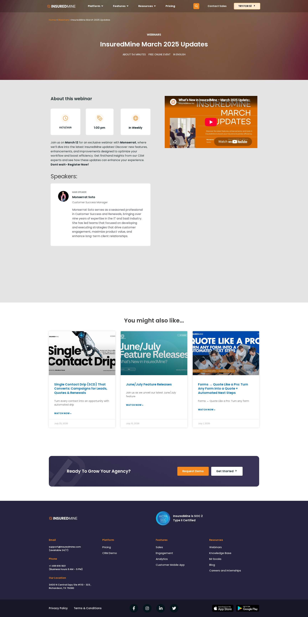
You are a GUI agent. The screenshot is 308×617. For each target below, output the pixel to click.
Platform (94, 6)
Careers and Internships (225, 570)
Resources (145, 6)
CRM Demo (109, 553)
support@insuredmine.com (65, 546)
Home (52, 19)
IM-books (215, 559)
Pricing (170, 6)
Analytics (162, 559)
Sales (159, 547)
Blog (212, 565)
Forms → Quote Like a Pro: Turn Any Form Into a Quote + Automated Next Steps (223, 388)
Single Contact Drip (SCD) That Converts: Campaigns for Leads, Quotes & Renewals (80, 388)
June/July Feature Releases (149, 384)
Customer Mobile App (170, 565)
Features (119, 6)
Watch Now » (62, 413)
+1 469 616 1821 (57, 566)
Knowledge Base (220, 553)
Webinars (63, 19)
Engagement (164, 553)
